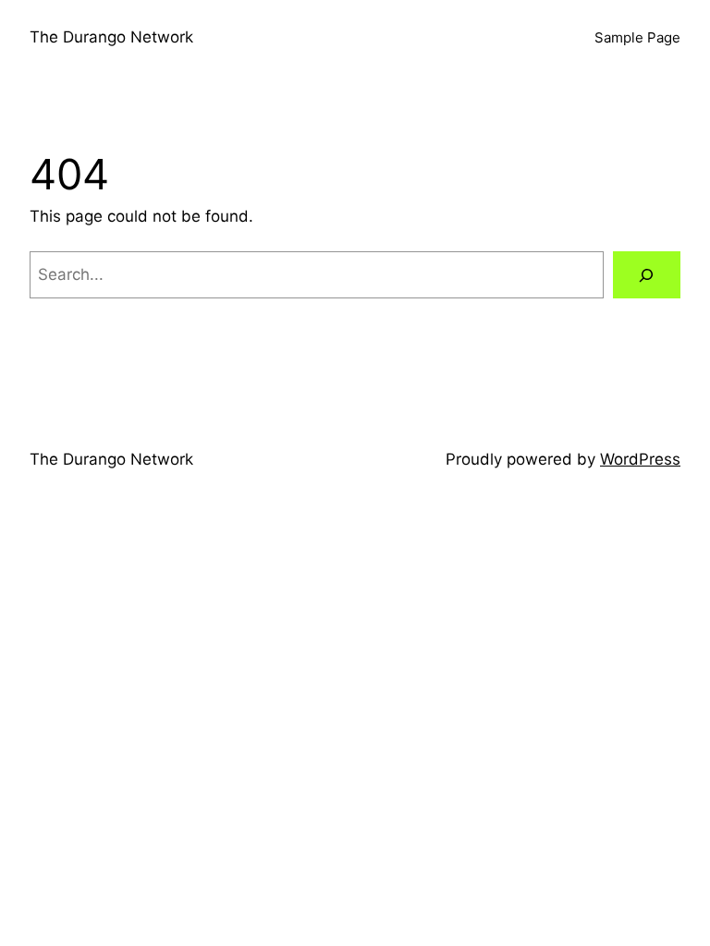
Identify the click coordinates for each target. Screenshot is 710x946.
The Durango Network (111, 37)
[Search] (646, 274)
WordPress (640, 459)
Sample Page (637, 37)
